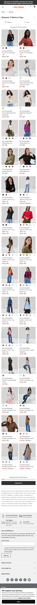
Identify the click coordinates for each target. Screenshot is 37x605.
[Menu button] (2, 7)
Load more (18, 483)
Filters (9, 22)
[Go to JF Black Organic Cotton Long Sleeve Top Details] (9, 184)
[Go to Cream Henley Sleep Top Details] (9, 128)
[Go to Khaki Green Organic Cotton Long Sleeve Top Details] (27, 244)
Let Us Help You (6, 568)
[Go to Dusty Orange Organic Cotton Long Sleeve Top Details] (9, 275)
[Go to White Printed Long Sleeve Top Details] (27, 365)
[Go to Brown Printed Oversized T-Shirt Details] (27, 423)
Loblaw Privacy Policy (24, 598)
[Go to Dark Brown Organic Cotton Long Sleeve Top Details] (9, 244)
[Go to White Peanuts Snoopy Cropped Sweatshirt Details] (27, 335)
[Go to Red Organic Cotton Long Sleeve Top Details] (27, 214)
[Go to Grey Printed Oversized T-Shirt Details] (27, 451)
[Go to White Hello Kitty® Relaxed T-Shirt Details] (27, 98)
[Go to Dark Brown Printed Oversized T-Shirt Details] (9, 451)
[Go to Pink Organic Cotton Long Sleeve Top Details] (9, 335)
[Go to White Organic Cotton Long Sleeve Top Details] (27, 184)
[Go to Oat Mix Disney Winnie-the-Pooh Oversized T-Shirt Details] (27, 68)
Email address (5, 540)
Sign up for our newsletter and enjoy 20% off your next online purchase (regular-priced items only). (18, 2)
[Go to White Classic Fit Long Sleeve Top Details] (9, 68)
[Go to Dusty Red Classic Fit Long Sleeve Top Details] (27, 37)
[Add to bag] (16, 44)
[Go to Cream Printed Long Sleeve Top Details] (9, 395)
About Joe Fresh (6, 563)
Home (3, 12)
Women (11, 12)
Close (18, 601)
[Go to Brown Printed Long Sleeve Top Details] (9, 423)
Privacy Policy (8, 551)
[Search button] (30, 6)
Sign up (6, 555)
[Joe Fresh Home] (18, 7)
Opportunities (5, 574)
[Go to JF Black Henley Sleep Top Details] (27, 156)
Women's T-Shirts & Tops (12, 17)
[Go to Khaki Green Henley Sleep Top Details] (9, 156)
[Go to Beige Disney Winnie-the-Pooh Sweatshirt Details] (9, 98)
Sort (27, 22)
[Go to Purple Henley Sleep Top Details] (27, 128)
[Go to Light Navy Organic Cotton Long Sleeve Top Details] (9, 305)
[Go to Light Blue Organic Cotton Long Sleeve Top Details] (27, 305)
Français (3, 587)
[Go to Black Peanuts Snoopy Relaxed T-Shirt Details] (9, 365)
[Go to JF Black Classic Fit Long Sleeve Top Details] (9, 37)
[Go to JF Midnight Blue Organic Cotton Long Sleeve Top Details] (9, 214)
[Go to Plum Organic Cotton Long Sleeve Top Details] (27, 275)
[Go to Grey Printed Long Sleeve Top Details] (27, 395)
